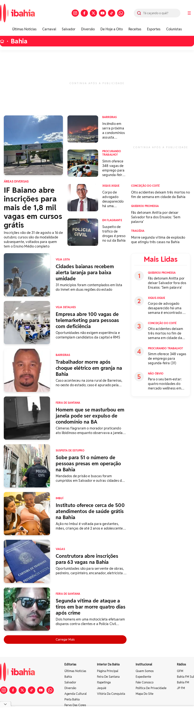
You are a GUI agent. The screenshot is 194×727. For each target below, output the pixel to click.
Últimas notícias (75, 671)
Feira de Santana (108, 677)
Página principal (107, 671)
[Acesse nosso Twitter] (93, 13)
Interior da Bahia (108, 664)
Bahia (19, 41)
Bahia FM (183, 682)
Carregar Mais (65, 640)
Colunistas (174, 29)
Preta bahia (72, 699)
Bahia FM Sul (185, 677)
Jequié (101, 688)
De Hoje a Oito (111, 29)
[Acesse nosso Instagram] (75, 13)
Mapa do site (144, 694)
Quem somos (145, 671)
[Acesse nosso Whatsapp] (120, 13)
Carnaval (49, 29)
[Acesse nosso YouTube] (102, 13)
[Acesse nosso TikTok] (111, 13)
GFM (180, 671)
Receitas (134, 29)
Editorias (70, 664)
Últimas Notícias (24, 29)
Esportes (153, 29)
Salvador (68, 29)
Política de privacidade (151, 688)
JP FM (181, 688)
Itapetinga (104, 682)
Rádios (181, 664)
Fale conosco (144, 682)
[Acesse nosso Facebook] (84, 13)
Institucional (144, 664)
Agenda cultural (75, 694)
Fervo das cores (75, 705)
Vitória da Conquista (111, 694)
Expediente (143, 677)
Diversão (88, 29)
